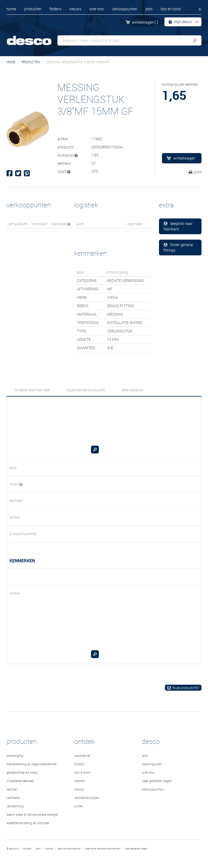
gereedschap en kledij (22, 772)
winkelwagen (145, 22)
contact (27, 848)
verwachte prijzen (86, 797)
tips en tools (171, 8)
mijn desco (182, 21)
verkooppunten (124, 8)
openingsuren (152, 764)
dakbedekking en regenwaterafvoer (31, 764)
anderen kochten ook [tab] (32, 389)
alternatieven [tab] (133, 389)
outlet (78, 806)
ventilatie (13, 797)
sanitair (11, 789)
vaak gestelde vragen (157, 781)
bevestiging (14, 755)
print (198, 171)
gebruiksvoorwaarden (69, 848)
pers (38, 848)
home (11, 8)
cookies (49, 848)
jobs (148, 8)
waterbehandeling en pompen (28, 823)
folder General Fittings (178, 247)
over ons (96, 8)
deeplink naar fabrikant (178, 226)
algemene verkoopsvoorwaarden (103, 848)
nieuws (75, 8)
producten (32, 8)
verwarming (15, 806)
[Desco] (33, 37)
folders (55, 8)
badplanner (82, 755)
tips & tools (82, 772)
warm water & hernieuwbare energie (32, 814)
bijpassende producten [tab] (86, 389)
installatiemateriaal (20, 781)
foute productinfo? (186, 688)
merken (79, 781)
